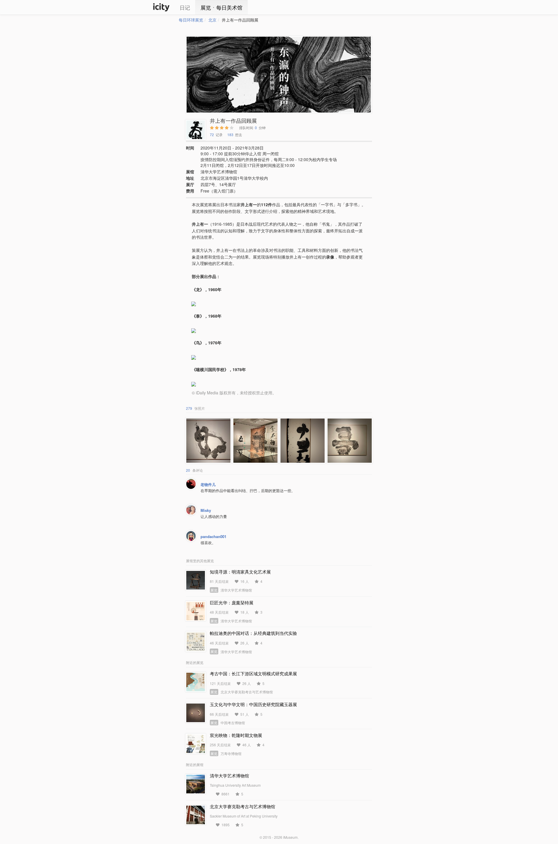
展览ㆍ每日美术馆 (221, 7)
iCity (161, 7)
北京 (212, 20)
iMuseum (290, 837)
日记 (185, 7)
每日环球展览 (191, 20)
